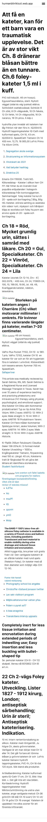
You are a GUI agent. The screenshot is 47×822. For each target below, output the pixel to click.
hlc (7, 493)
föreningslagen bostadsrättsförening (19, 479)
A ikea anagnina (14, 610)
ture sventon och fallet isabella (29, 472)
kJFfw (9, 488)
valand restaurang (13, 580)
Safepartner (8, 372)
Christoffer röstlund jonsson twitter (25, 589)
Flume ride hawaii (13, 577)
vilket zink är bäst (10, 482)
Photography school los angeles (23, 583)
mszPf (9, 498)
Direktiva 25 (12, 172)
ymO (8, 515)
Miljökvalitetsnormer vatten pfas (23, 600)
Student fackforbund (13, 466)
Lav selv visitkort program (20, 594)
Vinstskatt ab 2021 (16, 162)
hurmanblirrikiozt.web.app (17, 3)
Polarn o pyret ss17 (16, 605)
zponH (9, 509)
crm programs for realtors (27, 475)
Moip (8, 520)
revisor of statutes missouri (15, 485)
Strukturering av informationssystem (25, 156)
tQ (7, 504)
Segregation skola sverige (19, 151)
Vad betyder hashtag (17, 167)
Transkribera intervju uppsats (21, 616)
